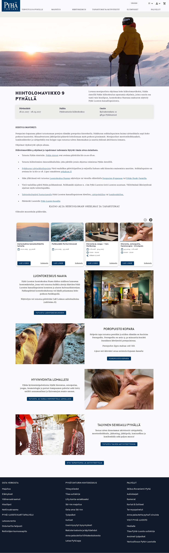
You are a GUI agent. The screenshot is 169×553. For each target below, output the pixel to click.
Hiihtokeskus (79, 9)
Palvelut (155, 9)
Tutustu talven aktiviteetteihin (119, 444)
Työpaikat (71, 514)
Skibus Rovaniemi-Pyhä (139, 489)
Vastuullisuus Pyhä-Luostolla (141, 541)
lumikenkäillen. (116, 195)
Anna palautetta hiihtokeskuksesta (83, 535)
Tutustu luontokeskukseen (50, 313)
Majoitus (56, 9)
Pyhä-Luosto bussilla (50, 201)
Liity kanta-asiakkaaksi (77, 499)
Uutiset (69, 520)
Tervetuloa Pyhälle (32, 9)
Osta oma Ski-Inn (74, 509)
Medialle (131, 526)
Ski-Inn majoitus (74, 504)
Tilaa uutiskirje (73, 494)
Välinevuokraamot (11, 499)
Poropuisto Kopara (119, 358)
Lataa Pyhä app (73, 540)
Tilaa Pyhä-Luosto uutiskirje (141, 531)
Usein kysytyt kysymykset (79, 525)
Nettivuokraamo (10, 509)
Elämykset (132, 9)
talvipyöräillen (98, 195)
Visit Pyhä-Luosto (137, 520)
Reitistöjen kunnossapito (14, 531)
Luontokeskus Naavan (60, 178)
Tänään (134, 3)
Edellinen (145, 220)
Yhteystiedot (72, 489)
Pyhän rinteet (52, 155)
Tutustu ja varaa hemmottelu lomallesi (50, 399)
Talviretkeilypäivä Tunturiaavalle (37, 195)
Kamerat (131, 499)
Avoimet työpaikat (136, 536)
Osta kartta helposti (12, 526)
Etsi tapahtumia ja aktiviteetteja (84, 463)
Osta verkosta (10, 482)
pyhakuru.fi (66, 172)
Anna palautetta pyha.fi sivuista (143, 514)
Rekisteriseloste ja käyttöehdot (81, 530)
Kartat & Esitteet (135, 504)
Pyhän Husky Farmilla (136, 178)
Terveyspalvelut (135, 509)
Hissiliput (6, 504)
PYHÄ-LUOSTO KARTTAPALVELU (18, 514)
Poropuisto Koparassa (112, 178)
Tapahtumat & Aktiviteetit (106, 9)
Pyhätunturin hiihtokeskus (81, 482)
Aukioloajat (132, 494)
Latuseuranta (9, 521)
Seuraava (150, 220)
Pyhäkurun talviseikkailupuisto (36, 169)
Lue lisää (24, 263)
